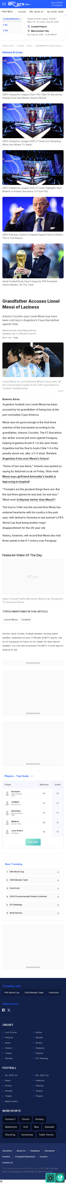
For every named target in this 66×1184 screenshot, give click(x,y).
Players (39, 1053)
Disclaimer (50, 1151)
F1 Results (36, 637)
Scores (22, 11)
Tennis (25, 1119)
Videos (8, 1048)
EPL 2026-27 (37, 11)
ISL (6, 25)
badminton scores (21, 637)
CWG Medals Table (19, 880)
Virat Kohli (14, 888)
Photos (39, 1042)
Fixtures (9, 1037)
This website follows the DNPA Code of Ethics (24, 1168)
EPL (6, 30)
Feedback (35, 1151)
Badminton (11, 1126)
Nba (36, 1126)
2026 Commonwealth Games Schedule (28, 896)
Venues (9, 1058)
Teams (8, 1053)
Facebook (14, 641)
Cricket (20, 633)
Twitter (39, 641)
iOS (15, 649)
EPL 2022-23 (42, 1075)
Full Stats (33, 842)
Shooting (10, 1134)
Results (39, 1037)
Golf (25, 1126)
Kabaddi (49, 1126)
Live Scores (11, 1032)
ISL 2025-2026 (55, 11)
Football (7, 11)
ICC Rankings (16, 904)
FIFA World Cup (17, 871)
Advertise (7, 1151)
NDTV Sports (50, 637)
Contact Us (7, 1162)
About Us (21, 1151)
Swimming (27, 1134)
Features (40, 1048)
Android (6, 649)
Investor (6, 1156)
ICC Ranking (42, 1058)
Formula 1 (10, 1119)
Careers (44, 1156)
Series (39, 1032)
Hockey (39, 1119)
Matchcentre (11, 1101)
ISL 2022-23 (11, 1075)
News (29, 46)
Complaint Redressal (25, 1156)
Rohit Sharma (16, 913)
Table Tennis (46, 1134)
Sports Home (8, 46)
